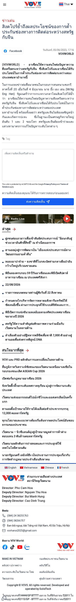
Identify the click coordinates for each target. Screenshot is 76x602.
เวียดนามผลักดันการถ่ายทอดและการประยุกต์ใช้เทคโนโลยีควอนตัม (31, 446)
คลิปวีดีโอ (44, 565)
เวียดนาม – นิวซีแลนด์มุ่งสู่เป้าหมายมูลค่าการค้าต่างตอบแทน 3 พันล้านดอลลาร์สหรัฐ (34, 434)
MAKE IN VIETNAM (12, 558)
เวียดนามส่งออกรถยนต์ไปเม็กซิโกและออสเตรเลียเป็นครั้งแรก (37, 399)
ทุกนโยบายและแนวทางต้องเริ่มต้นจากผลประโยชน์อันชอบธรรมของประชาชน (38, 422)
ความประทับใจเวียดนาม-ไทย (18, 572)
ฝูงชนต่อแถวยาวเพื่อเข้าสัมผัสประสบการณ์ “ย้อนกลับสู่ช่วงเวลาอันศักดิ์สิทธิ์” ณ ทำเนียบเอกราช (38, 240)
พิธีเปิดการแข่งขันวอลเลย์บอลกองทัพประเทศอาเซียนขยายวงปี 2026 (37, 314)
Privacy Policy (50, 184)
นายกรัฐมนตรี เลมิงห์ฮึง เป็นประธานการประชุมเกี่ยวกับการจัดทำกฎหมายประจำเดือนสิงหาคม (36, 457)
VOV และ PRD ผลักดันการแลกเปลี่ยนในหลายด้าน (32, 359)
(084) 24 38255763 (17, 515)
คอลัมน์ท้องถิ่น (47, 572)
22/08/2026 (12, 284)
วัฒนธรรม (8, 578)
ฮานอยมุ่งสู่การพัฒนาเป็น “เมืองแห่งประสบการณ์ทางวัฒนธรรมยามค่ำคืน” (38, 252)
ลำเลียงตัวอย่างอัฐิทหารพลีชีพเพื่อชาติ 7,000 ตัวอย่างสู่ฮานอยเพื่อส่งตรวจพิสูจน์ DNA (38, 337)
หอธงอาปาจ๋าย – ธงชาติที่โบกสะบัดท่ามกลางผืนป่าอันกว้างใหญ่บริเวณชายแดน (38, 263)
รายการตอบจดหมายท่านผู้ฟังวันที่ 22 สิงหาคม (33, 292)
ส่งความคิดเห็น (35, 201)
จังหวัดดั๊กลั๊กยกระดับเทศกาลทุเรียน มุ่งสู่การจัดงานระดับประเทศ (36, 388)
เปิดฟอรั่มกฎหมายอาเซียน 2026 (21, 378)
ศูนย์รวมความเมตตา (50, 578)
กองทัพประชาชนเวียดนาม (53, 558)
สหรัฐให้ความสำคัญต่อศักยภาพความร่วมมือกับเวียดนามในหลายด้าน (34, 326)
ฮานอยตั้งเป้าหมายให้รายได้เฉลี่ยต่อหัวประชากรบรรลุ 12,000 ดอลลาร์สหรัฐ (35, 411)
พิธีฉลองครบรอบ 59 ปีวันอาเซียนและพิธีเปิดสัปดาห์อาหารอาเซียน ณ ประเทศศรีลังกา (36, 275)
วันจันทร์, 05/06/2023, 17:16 (58, 50)
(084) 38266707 (16, 520)
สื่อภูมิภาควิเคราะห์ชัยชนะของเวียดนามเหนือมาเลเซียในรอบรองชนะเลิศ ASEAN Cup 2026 (37, 369)
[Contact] (3, 598)
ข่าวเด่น (8, 20)
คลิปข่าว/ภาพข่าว (12, 565)
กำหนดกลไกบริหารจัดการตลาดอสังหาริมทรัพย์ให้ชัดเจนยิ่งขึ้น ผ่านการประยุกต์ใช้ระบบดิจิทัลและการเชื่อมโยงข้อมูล (36, 303)
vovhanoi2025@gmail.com (22, 530)
